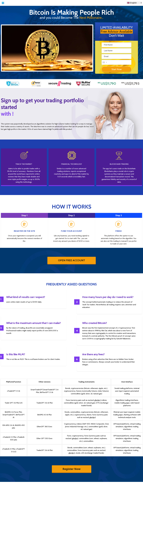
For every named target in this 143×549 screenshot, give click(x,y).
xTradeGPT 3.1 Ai (13, 391)
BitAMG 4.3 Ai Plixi (44, 415)
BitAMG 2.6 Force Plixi (13, 412)
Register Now (72, 469)
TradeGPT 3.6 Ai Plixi (44, 403)
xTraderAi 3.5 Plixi (9, 437)
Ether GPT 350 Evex (44, 438)
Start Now (116, 69)
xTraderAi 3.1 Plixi (8, 449)
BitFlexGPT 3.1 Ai (46, 392)
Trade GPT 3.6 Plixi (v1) (13, 403)
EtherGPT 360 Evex (44, 426)
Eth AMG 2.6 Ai (8, 425)
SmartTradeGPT (37, 390)
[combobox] (104, 62)
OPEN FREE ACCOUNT (71, 260)
